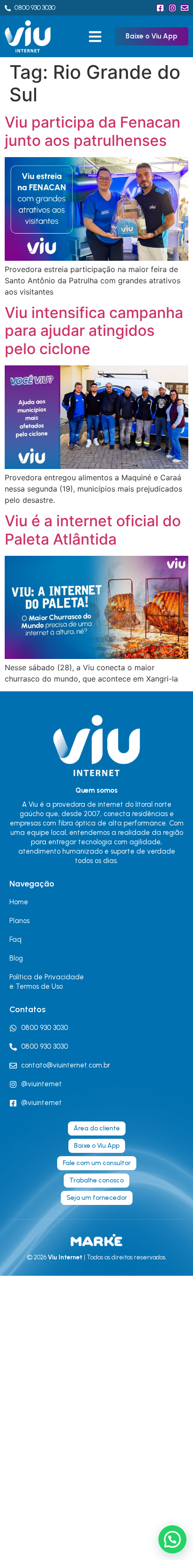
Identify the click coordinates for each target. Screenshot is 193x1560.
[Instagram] (172, 8)
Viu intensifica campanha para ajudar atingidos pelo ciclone (94, 330)
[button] (94, 36)
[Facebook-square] (160, 8)
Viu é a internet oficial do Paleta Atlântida (93, 530)
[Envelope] (184, 8)
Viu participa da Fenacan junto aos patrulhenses (92, 131)
